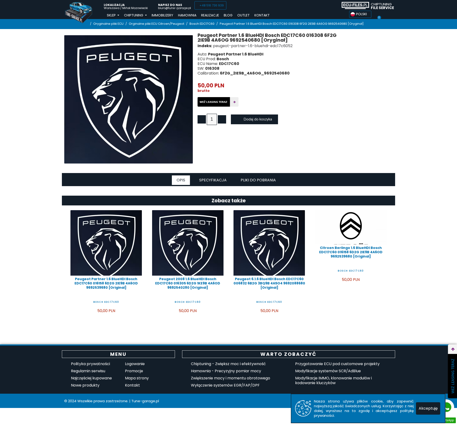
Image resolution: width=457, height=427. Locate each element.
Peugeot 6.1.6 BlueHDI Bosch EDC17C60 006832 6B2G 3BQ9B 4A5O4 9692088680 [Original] (269, 283)
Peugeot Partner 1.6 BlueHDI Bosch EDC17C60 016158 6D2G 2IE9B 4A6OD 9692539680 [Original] (106, 283)
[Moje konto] (387, 14)
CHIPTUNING (382, 6)
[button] (210, 5)
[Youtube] (332, 5)
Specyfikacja (213, 180)
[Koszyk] (379, 14)
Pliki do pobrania (258, 180)
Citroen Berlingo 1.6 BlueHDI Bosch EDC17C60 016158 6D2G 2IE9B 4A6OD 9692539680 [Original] (350, 252)
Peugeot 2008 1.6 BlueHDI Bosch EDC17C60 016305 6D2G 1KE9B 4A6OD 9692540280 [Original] (187, 283)
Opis (181, 180)
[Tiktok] (323, 5)
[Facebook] (315, 5)
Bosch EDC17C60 (106, 302)
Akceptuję (428, 408)
